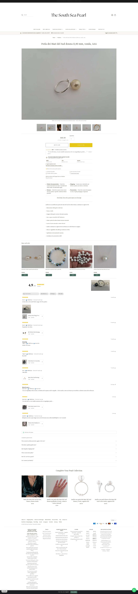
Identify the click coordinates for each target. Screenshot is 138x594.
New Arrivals (46, 29)
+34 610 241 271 (105, 546)
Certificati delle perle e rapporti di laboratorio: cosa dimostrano (32, 584)
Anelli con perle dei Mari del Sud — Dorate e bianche (61, 548)
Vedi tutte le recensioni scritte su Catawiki (54, 165)
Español (87, 533)
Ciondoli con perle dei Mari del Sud (61, 545)
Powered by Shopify (37, 524)
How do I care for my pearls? (28, 457)
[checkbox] (60, 294)
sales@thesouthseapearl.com (106, 547)
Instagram (45, 522)
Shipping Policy (30, 520)
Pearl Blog (36, 522)
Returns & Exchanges (39, 520)
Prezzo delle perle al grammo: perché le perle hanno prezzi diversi (32, 549)
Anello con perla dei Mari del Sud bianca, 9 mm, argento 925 (81, 500)
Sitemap (56, 522)
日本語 (87, 544)
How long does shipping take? (28, 449)
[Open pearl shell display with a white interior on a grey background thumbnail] (96, 127)
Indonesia (94, 537)
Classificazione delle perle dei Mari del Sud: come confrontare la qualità (32, 554)
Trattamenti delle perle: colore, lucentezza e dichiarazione (32, 560)
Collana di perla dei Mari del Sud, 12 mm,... (102, 269)
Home (54, 37)
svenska (94, 546)
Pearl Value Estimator (47, 533)
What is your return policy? (27, 453)
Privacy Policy (55, 520)
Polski (94, 544)
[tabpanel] (69, 360)
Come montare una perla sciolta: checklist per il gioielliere (32, 572)
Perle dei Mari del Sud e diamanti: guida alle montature (32, 564)
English (87, 531)
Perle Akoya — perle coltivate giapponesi (61, 554)
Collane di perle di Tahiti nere (61, 535)
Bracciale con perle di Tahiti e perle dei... (54, 269)
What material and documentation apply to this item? (33, 441)
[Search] (22, 15)
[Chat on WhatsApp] (134, 590)
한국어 (94, 531)
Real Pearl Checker (47, 535)
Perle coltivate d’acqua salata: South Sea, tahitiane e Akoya (32, 587)
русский (87, 535)
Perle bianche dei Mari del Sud (62, 537)
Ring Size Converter (47, 538)
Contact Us (101, 29)
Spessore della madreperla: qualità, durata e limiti (32, 557)
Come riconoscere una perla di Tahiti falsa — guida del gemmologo (76, 533)
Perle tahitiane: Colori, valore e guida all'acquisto (32, 540)
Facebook (108, 549)
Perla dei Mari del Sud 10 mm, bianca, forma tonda (32, 500)
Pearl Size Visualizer (47, 531)
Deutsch (87, 538)
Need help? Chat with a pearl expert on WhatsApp (69, 198)
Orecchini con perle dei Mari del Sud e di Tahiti (61, 541)
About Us (23, 520)
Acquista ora (81, 145)
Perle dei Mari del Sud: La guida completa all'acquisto (32, 537)
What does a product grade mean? (29, 445)
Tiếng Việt (95, 540)
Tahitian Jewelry (57, 29)
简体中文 (94, 535)
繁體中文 (94, 538)
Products (59, 37)
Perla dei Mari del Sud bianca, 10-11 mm (77, 269)
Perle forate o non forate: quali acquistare (32, 579)
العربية (94, 533)
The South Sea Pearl (28, 524)
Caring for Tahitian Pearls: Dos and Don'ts (76, 536)
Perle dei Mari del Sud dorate (61, 539)
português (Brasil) (88, 546)
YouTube (51, 522)
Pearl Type (82, 29)
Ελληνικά (94, 542)
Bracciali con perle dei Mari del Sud (61, 551)
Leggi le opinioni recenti (51, 164)
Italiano (112, 520)
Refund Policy (48, 520)
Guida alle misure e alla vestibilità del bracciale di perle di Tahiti (32, 568)
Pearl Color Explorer (47, 537)
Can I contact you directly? (27, 460)
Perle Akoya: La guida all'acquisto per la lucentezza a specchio (32, 544)
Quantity (72, 136)
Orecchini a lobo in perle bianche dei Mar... (30, 269)
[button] (100, 285)
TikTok (60, 522)
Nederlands (88, 540)
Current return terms (75, 173)
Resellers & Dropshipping (27, 522)
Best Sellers (37, 29)
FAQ (60, 520)
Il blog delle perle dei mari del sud (76, 540)
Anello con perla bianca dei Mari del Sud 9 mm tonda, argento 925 (105, 500)
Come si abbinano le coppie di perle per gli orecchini (32, 576)
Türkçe (94, 547)
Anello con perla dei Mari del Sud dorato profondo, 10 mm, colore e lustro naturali (57, 501)
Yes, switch (73, 592)
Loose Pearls (92, 29)
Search (40, 522)
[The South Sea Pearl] (69, 15)
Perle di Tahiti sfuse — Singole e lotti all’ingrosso (61, 533)
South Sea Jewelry (70, 29)
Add (24, 275)
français (87, 542)
